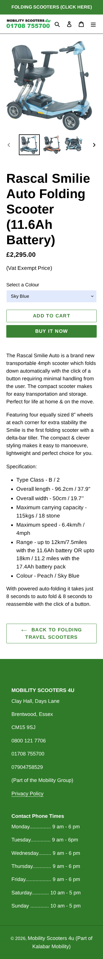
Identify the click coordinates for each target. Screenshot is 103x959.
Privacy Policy (27, 793)
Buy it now (51, 331)
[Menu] (93, 24)
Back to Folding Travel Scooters (53, 633)
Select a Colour (22, 285)
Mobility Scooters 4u (51, 938)
